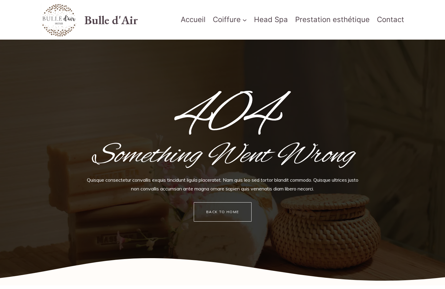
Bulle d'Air (111, 20)
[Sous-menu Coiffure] (244, 20)
